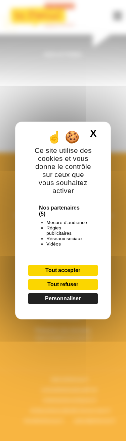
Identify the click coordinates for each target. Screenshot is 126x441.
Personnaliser (63, 298)
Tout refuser (62, 284)
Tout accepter (62, 270)
